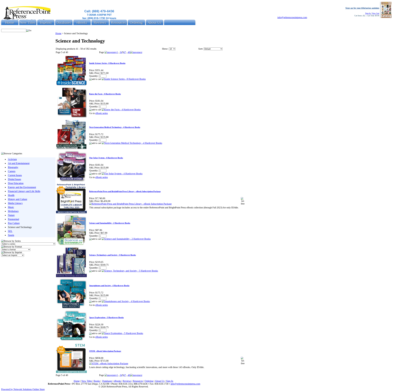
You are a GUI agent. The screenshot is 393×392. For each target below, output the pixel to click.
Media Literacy (15, 203)
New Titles (86, 381)
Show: (165, 48)
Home (58, 33)
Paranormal (13, 219)
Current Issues (15, 175)
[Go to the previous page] (111, 52)
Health (11, 195)
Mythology (13, 211)
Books (97, 381)
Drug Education (15, 183)
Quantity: (93, 76)
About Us (159, 381)
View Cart (375, 13)
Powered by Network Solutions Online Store (23, 389)
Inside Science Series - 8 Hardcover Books (107, 63)
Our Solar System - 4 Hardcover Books (106, 158)
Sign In (368, 13)
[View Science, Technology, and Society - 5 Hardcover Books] (130, 270)
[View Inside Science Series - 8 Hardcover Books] (124, 79)
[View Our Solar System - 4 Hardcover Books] (122, 173)
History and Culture (17, 199)
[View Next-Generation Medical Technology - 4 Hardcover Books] (132, 143)
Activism (12, 159)
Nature (11, 215)
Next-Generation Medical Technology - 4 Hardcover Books (114, 127)
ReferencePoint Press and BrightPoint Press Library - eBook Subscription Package (125, 191)
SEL (10, 231)
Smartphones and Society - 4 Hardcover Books (109, 285)
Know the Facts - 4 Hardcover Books (105, 94)
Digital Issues (14, 179)
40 (129, 52)
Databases (107, 381)
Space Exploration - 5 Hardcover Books (106, 317)
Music (11, 207)
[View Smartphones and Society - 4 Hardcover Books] (126, 301)
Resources (138, 381)
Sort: (200, 48)
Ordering (149, 381)
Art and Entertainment (18, 163)
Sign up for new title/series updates (362, 8)
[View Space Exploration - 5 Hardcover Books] (122, 333)
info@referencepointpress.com (292, 17)
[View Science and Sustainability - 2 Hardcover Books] (126, 239)
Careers (11, 171)
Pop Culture (14, 223)
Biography (13, 167)
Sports (11, 235)
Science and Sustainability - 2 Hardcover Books (109, 223)
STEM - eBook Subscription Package (105, 351)
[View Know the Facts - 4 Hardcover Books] (121, 109)
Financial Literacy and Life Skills (24, 191)
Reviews (127, 381)
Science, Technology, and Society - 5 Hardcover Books (112, 255)
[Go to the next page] (136, 52)
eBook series (101, 113)
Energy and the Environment (22, 187)
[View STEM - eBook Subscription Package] (108, 363)
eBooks (117, 381)
